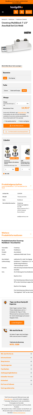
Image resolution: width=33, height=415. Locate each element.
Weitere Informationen (19, 412)
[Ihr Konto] (21, 12)
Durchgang (12, 78)
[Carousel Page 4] (8, 173)
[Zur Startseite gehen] (16, 7)
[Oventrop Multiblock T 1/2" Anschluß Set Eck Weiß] (16, 44)
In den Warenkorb (17, 125)
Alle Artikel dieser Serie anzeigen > (12, 66)
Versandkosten (8, 399)
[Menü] (2, 12)
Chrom (6, 90)
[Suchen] (16, 12)
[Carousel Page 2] (5, 173)
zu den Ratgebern (16, 322)
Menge (5, 102)
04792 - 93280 (14, 344)
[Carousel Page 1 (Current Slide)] (3, 173)
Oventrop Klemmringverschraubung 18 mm (11, 162)
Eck (5, 78)
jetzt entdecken (16, 2)
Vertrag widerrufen (7, 388)
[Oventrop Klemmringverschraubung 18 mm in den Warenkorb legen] (17, 169)
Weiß (24, 90)
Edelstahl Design (15, 90)
